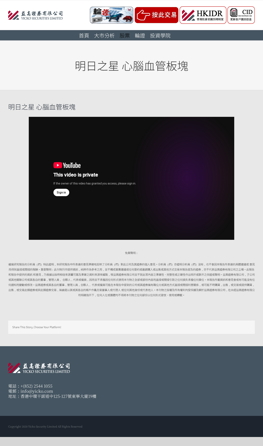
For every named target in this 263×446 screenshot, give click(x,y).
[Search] (177, 35)
